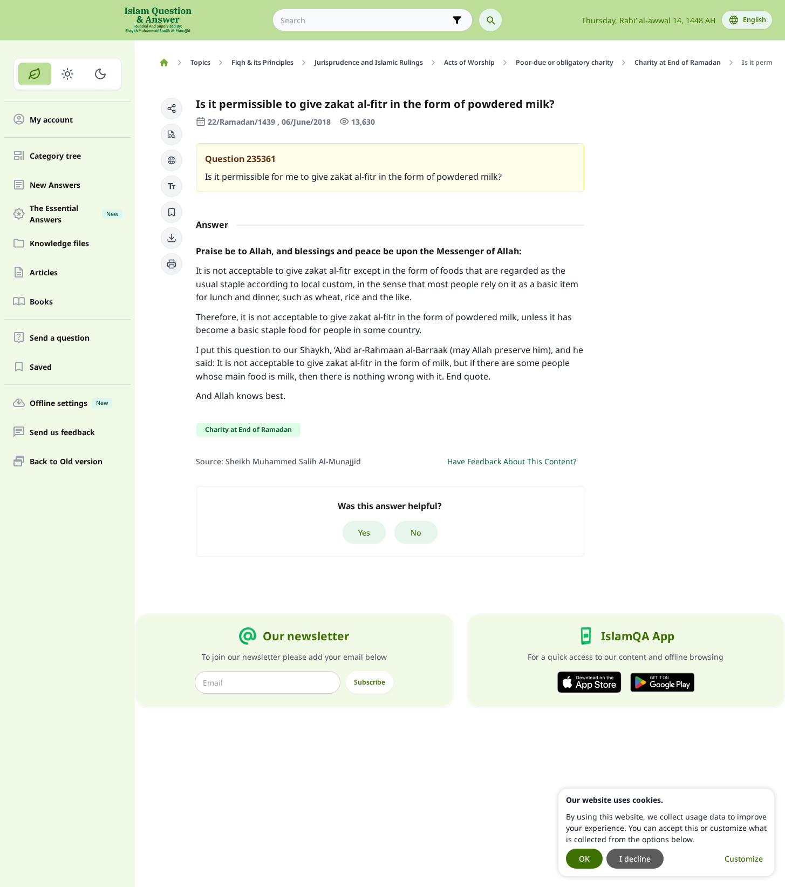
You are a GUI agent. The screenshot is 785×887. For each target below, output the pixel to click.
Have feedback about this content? (511, 461)
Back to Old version (66, 461)
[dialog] (666, 832)
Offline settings (69, 403)
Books (41, 301)
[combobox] (365, 20)
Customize (744, 859)
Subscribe (369, 682)
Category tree (55, 156)
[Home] (163, 62)
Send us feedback (62, 432)
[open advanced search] (457, 20)
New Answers (55, 185)
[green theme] (34, 74)
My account (51, 119)
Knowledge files (59, 243)
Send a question (60, 338)
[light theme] (67, 74)
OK (584, 859)
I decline (635, 859)
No (416, 532)
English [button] (754, 19)
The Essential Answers (74, 214)
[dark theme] (100, 74)
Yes (364, 532)
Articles (44, 272)
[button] (171, 108)
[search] (490, 20)
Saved (41, 367)
